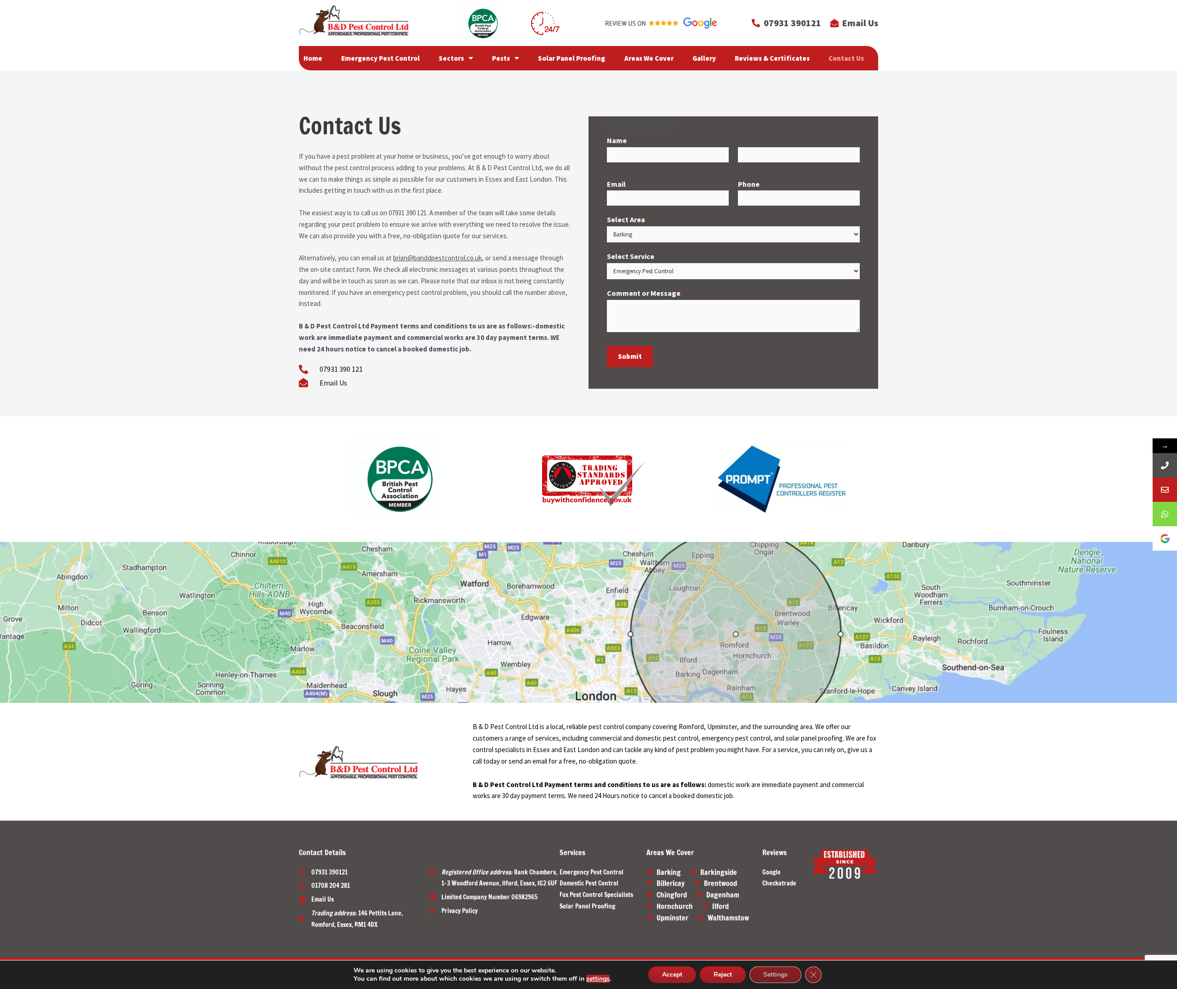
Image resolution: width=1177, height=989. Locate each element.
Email (618, 184)
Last (743, 166)
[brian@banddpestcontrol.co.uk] (1165, 489)
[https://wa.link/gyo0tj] (1165, 514)
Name (619, 140)
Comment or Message (646, 293)
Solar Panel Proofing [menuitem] (571, 58)
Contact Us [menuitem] (846, 58)
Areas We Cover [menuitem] (649, 58)
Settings (775, 974)
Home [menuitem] (312, 58)
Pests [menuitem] (501, 58)
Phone (749, 184)
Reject (723, 974)
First (612, 166)
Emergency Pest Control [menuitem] (380, 58)
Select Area (628, 219)
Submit (630, 356)
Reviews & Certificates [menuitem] (772, 58)
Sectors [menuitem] (451, 58)
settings (598, 979)
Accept (672, 974)
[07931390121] (1165, 465)
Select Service (630, 256)
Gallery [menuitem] (704, 58)
